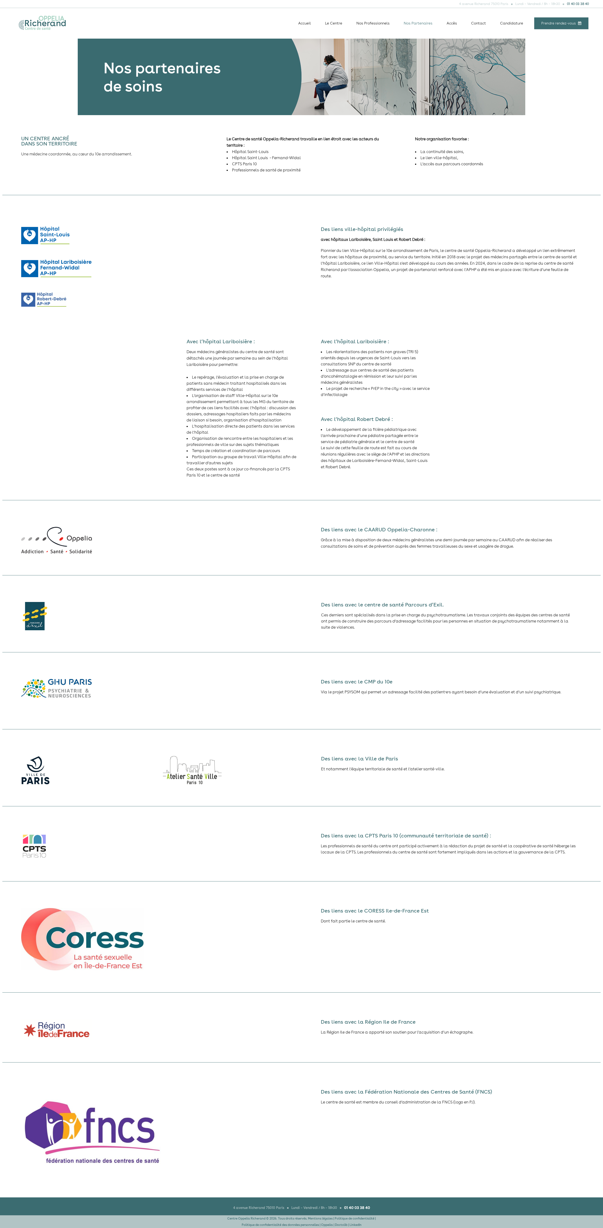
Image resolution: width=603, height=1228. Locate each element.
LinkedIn (356, 1225)
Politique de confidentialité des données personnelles (280, 1225)
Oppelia (327, 1225)
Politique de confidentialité (354, 1218)
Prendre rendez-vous (558, 23)
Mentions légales (320, 1218)
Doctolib (341, 1225)
